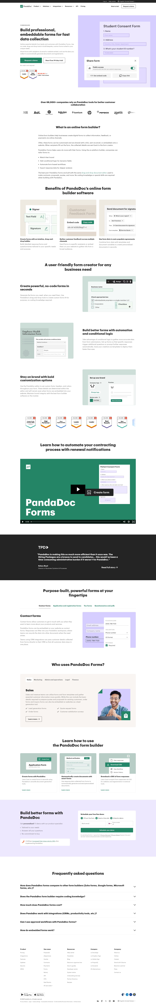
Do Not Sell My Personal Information (63, 1001)
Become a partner (119, 966)
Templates (70, 956)
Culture (116, 956)
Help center (112, 1)
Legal (30, 1001)
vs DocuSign (94, 952)
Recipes (69, 982)
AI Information (77, 1001)
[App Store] (39, 994)
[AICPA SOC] (127, 994)
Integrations (24, 956)
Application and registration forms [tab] (67, 606)
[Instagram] (110, 1001)
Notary (46, 972)
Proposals (47, 952)
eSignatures (47, 956)
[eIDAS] (134, 994)
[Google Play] (26, 994)
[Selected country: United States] (110, 823)
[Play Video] (22, 522)
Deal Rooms (47, 982)
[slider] (76, 522)
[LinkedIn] (98, 1001)
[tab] (29, 680)
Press (115, 969)
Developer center (72, 969)
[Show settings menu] (128, 522)
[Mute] (124, 522)
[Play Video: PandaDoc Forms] (78, 489)
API (77, 6)
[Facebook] (102, 1001)
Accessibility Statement (47, 1001)
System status (71, 972)
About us (117, 952)
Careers (116, 959)
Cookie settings (36, 1001)
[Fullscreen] (133, 522)
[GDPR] (130, 994)
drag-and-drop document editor (94, 173)
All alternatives (95, 969)
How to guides (71, 966)
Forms (45, 969)
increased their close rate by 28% (43, 841)
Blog (68, 959)
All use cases (48, 985)
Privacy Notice (115, 835)
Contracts (47, 962)
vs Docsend (94, 966)
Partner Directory (72, 979)
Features (22, 959)
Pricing (83, 6)
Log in (105, 1)
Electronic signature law (74, 962)
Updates (22, 962)
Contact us (117, 972)
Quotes (46, 959)
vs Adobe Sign (95, 959)
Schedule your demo (107, 830)
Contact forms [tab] (44, 606)
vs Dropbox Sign (96, 956)
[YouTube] (114, 1001)
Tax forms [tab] (88, 606)
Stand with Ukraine (120, 962)
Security (22, 966)
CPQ (45, 979)
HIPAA (22, 969)
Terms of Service (105, 835)
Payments (47, 966)
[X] (106, 1001)
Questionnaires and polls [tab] (105, 606)
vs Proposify (94, 962)
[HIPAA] (123, 994)
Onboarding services (73, 975)
